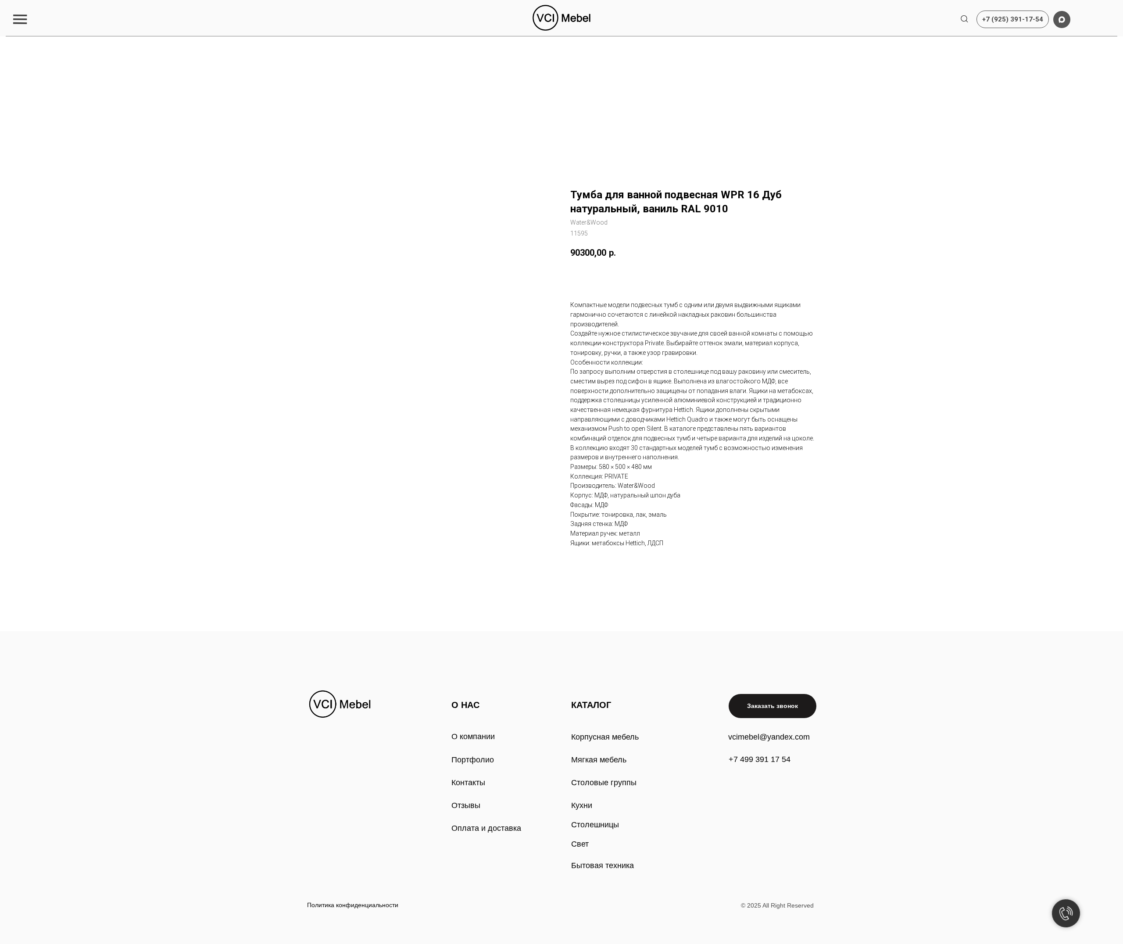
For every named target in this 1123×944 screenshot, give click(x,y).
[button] (20, 19)
